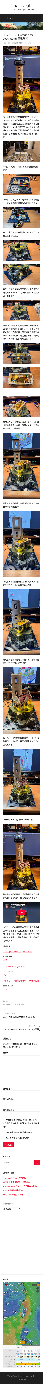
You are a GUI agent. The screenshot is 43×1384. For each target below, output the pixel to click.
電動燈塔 (20, 1004)
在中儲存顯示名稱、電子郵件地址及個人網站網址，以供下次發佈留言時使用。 (21, 1123)
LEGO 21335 (11, 1004)
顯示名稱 (7, 1089)
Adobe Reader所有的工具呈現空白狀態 (20, 1186)
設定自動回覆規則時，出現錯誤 (16, 1182)
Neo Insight (21, 5)
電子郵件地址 (9, 1099)
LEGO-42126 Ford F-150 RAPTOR (17, 952)
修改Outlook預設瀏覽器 (13, 1194)
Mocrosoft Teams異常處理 (14, 1178)
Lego (5, 960)
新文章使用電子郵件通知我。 (18, 1138)
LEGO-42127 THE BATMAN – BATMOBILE (21, 981)
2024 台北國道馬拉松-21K (14, 1190)
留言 (5, 1053)
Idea (8, 1001)
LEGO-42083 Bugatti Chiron (15, 966)
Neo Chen (28, 43)
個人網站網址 (8, 1110)
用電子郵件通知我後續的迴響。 (19, 1132)
